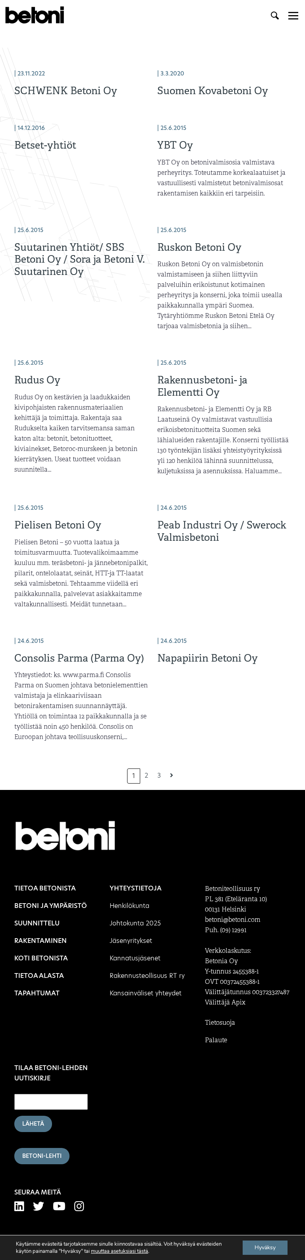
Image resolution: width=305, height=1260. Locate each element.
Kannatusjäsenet (135, 958)
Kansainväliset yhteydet (145, 993)
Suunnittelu (37, 923)
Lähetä (33, 1124)
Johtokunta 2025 (135, 923)
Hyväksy (265, 1247)
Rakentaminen (40, 940)
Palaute (216, 1040)
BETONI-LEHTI (42, 1156)
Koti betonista (41, 958)
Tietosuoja (220, 1023)
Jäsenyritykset (131, 940)
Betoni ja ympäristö (50, 905)
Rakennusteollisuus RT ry (147, 975)
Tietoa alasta (39, 975)
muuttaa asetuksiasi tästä (119, 1251)
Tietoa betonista (45, 888)
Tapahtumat (37, 993)
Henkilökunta (129, 905)
